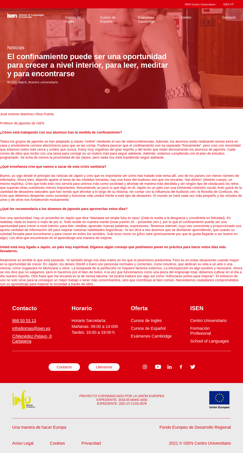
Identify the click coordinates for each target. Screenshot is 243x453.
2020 (13, 82)
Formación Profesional (200, 331)
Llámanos (104, 367)
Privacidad (91, 443)
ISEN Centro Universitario (200, 4)
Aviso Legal (23, 443)
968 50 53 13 (24, 320)
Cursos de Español (108, 19)
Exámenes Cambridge (146, 19)
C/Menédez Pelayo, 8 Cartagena (32, 338)
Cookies (57, 443)
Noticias (15, 47)
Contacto (229, 17)
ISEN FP (228, 4)
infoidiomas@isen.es (31, 328)
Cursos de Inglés (73, 19)
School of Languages (209, 341)
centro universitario (44, 82)
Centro (186, 17)
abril (23, 82)
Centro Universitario (208, 320)
